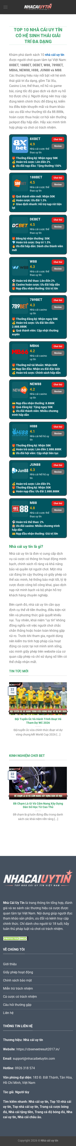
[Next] (67, 711)
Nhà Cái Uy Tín (14, 903)
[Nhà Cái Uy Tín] (38, 7)
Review (58, 146)
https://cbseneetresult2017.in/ (38, 1049)
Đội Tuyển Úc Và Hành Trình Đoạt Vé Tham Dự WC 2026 (38, 720)
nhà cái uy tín (54, 55)
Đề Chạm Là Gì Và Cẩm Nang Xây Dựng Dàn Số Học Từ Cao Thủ (38, 805)
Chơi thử (58, 139)
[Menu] (5, 7)
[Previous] (9, 711)
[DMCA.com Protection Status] (15, 938)
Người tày (22, 1092)
